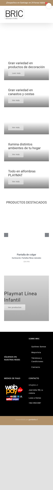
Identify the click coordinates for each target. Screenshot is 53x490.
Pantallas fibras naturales (31, 258)
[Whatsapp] (8, 367)
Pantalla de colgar (26, 254)
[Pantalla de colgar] (26, 208)
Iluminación (16, 258)
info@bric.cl (33, 385)
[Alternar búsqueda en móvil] (43, 10)
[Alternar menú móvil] (48, 10)
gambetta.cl (33, 420)
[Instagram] (5, 367)
